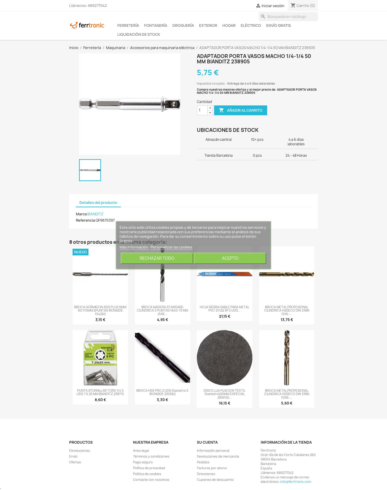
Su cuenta (207, 442)
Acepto (230, 258)
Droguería (183, 25)
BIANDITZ (95, 214)
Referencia (85, 220)
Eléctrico (251, 25)
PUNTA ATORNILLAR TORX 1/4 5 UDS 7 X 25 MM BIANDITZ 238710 (100, 392)
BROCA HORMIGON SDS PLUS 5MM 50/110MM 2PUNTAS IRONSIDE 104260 (100, 310)
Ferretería (128, 25)
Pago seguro (143, 462)
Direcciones (206, 474)
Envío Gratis (278, 25)
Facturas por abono (212, 468)
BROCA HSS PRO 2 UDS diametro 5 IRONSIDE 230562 (162, 392)
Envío (73, 456)
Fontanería (155, 25)
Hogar (229, 25)
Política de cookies (147, 474)
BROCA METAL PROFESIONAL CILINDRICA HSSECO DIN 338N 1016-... (286, 310)
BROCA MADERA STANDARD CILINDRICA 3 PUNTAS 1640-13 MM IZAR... (162, 310)
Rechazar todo (157, 258)
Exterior (208, 25)
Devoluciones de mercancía (218, 456)
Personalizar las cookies (171, 247)
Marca (81, 214)
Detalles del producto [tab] (98, 202)
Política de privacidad (149, 468)
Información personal (213, 450)
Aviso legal (141, 450)
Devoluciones (79, 450)
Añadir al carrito (240, 110)
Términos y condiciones (151, 456)
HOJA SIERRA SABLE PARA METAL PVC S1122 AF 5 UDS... (224, 308)
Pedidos (203, 462)
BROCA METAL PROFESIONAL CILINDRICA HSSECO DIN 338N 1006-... (286, 394)
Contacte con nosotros (151, 479)
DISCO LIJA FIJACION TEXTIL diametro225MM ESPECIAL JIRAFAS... (224, 394)
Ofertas (75, 462)
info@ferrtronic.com (295, 481)
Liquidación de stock (138, 34)
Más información (134, 247)
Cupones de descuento (215, 479)
